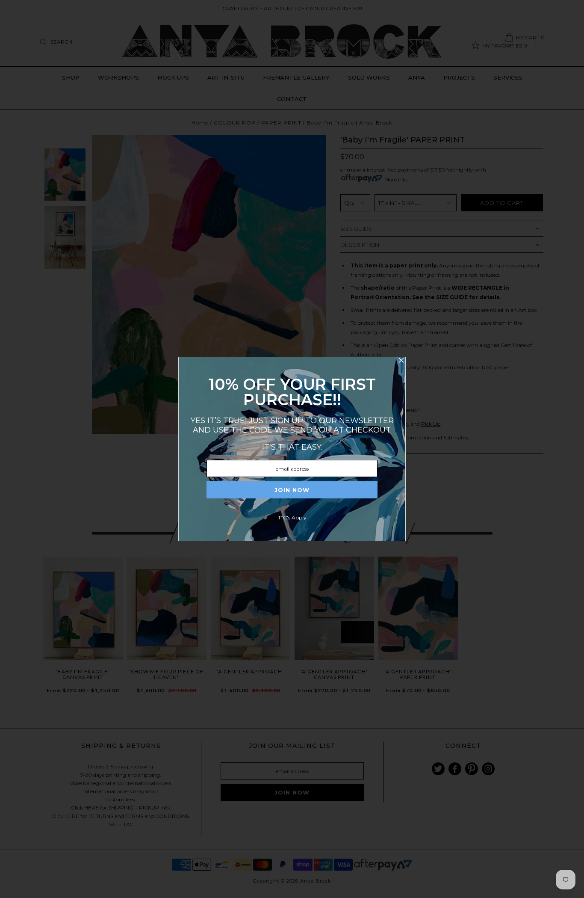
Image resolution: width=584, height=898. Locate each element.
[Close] (401, 361)
